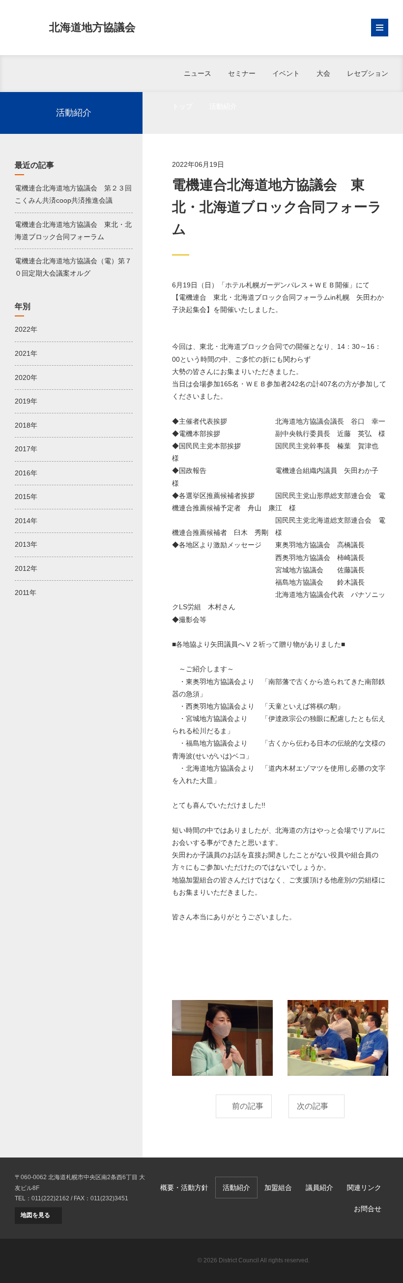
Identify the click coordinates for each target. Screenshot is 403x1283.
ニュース (197, 73)
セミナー (242, 73)
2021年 (26, 353)
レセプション (367, 73)
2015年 (26, 497)
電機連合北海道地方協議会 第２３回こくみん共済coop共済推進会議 (73, 194)
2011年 (25, 592)
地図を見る (35, 1215)
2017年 (26, 449)
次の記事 (312, 1106)
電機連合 (353, 1260)
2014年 (26, 521)
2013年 (26, 544)
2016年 (26, 473)
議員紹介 (319, 1187)
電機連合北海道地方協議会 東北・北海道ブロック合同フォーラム (73, 230)
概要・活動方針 (184, 1187)
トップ (182, 106)
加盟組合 (278, 1187)
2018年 (26, 425)
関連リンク (364, 1187)
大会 (323, 73)
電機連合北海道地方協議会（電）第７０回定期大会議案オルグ (73, 267)
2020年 (26, 377)
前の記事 (247, 1106)
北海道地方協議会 (92, 27)
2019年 (26, 401)
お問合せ (367, 1209)
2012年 (26, 568)
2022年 (26, 329)
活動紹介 (223, 106)
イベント (286, 73)
